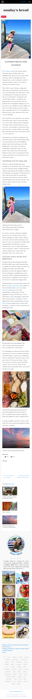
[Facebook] (14, 558)
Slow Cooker (9, 679)
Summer (19, 681)
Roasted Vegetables (11, 676)
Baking (20, 657)
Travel (13, 683)
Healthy (20, 669)
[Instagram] (24, 2)
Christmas (7, 659)
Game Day (14, 669)
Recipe (20, 674)
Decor (25, 662)
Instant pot (8, 671)
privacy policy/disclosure (16, 691)
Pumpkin (15, 674)
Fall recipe (12, 666)
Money (19, 671)
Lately (4, 652)
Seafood (19, 676)
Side (24, 676)
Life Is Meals (6, 71)
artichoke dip (6, 290)
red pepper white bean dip (13, 285)
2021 (4, 657)
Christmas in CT (15, 659)
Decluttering (19, 662)
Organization (8, 674)
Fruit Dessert (7, 669)
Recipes (25, 674)
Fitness (24, 666)
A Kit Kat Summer (7, 650)
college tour (24, 659)
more (22, 568)
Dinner (12, 664)
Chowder (26, 657)
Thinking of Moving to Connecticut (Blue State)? (15, 648)
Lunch (14, 671)
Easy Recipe (18, 664)
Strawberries (8, 681)
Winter (18, 683)
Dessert (7, 664)
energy (25, 664)
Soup (20, 679)
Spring (24, 679)
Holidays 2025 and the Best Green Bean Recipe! (15, 645)
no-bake (25, 671)
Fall (7, 666)
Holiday (26, 669)
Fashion (19, 666)
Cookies (7, 662)
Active (9, 657)
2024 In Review (6, 512)
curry (12, 662)
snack (15, 679)
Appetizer (15, 657)
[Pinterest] (22, 2)
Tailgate (25, 681)
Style (14, 681)
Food (5, 22)
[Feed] (11, 558)
